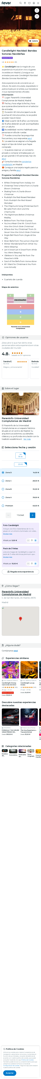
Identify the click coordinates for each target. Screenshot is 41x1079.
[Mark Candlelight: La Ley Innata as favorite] (34, 663)
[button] (20, 472)
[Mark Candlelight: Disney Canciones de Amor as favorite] (16, 663)
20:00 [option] (20, 464)
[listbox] (20, 455)
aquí (30, 138)
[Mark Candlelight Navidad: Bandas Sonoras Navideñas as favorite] (37, 16)
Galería (35, 41)
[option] (20, 472)
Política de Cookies (28, 1060)
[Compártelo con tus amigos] (37, 10)
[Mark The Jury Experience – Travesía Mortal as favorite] (34, 710)
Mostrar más (7, 534)
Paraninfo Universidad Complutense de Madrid (16, 593)
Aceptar (10, 1073)
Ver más (27, 439)
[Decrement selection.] (8, 515)
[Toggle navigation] (38, 3)
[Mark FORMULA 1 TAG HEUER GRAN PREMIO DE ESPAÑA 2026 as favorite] (16, 710)
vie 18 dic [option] (20, 455)
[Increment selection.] (32, 515)
